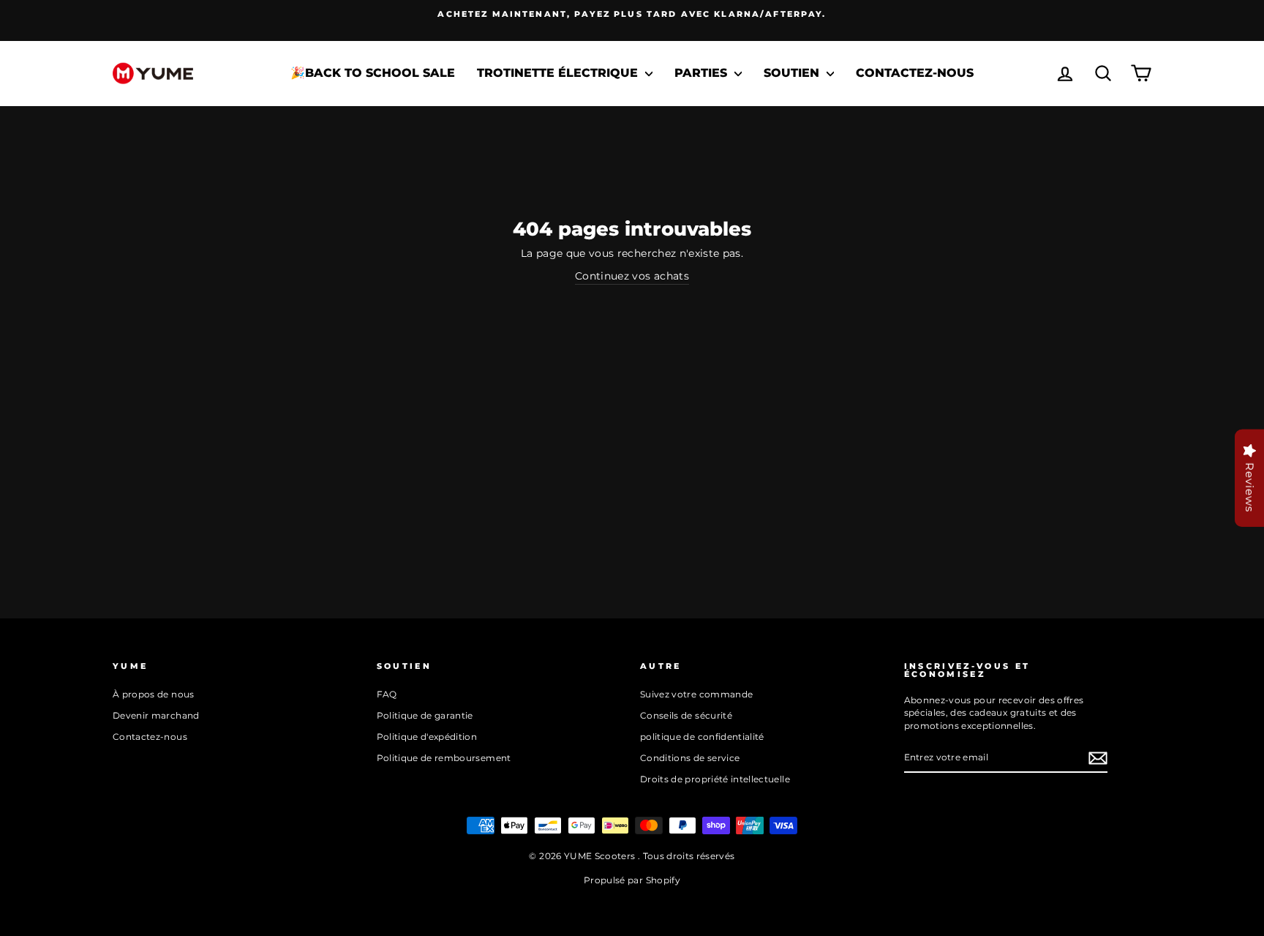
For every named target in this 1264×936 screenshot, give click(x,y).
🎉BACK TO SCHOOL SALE (372, 73)
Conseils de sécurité (686, 715)
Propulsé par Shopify (632, 880)
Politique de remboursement (444, 757)
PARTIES (702, 73)
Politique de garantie (425, 715)
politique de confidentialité (702, 736)
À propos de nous (154, 694)
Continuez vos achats (632, 275)
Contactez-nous (915, 73)
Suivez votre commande (696, 694)
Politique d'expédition (427, 736)
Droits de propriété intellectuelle (715, 779)
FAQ (387, 694)
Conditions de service (690, 757)
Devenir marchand (156, 715)
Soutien (793, 73)
